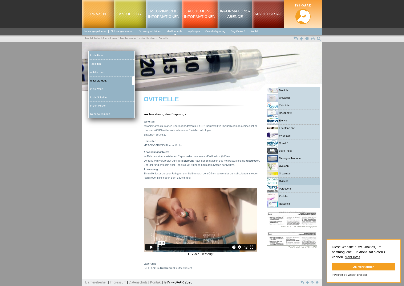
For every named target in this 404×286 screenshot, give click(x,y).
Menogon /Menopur (290, 158)
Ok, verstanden (364, 266)
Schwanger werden (122, 31)
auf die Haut (97, 72)
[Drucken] (313, 38)
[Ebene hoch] (296, 38)
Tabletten (95, 63)
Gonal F (283, 143)
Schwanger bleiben (150, 31)
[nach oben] (313, 282)
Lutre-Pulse (285, 150)
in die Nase (96, 55)
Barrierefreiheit (96, 282)
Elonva (282, 120)
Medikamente (174, 31)
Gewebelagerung (215, 31)
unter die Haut (147, 38)
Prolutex (283, 196)
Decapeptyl (285, 113)
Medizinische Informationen (101, 38)
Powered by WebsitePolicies (350, 274)
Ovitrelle (283, 181)
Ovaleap (283, 166)
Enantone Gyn (286, 128)
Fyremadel (284, 135)
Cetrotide (284, 105)
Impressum (118, 282)
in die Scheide (98, 97)
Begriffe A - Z (238, 31)
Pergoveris (284, 188)
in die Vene (96, 89)
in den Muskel (98, 105)
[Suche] (319, 38)
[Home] (307, 38)
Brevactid (284, 97)
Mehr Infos (352, 257)
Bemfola (283, 90)
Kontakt (255, 31)
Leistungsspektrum (95, 31)
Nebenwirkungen (100, 114)
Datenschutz (138, 282)
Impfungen (194, 31)
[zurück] (301, 38)
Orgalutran (284, 173)
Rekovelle (284, 203)
